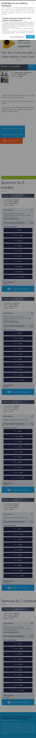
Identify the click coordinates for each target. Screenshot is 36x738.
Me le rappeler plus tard (16, 37)
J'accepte (30, 37)
